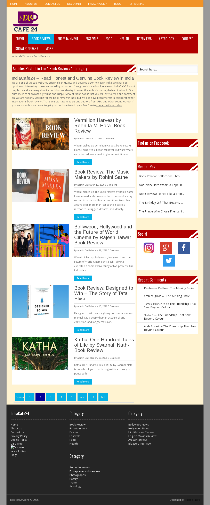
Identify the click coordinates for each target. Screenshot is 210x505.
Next (82, 397)
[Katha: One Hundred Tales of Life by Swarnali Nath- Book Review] (40, 353)
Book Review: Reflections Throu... (161, 174)
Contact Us (52, 4)
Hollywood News (138, 428)
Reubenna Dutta (155, 288)
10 (92, 397)
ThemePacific (192, 500)
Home (13, 4)
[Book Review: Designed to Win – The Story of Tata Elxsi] (40, 301)
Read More (83, 162)
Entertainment (68, 38)
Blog (117, 4)
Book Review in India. (100, 82)
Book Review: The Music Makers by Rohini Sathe (101, 174)
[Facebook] (184, 252)
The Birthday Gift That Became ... (161, 201)
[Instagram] (149, 252)
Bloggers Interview (139, 443)
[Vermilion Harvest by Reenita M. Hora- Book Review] (40, 134)
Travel (19, 38)
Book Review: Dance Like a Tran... (161, 192)
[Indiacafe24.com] (26, 21)
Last (103, 397)
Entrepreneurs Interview (85, 471)
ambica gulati (153, 296)
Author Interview (80, 467)
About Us (31, 4)
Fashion (74, 432)
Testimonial (136, 4)
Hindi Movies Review (141, 432)
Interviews (144, 38)
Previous (20, 397)
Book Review (78, 424)
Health (124, 38)
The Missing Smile (182, 288)
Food (109, 38)
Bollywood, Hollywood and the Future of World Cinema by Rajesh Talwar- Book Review (103, 234)
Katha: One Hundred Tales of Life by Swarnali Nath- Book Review (104, 345)
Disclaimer (74, 4)
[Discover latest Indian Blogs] (38, 451)
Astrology (166, 38)
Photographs (78, 475)
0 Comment (108, 138)
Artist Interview (137, 439)
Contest (187, 38)
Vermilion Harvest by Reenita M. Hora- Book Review (99, 125)
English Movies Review (142, 436)
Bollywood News (138, 424)
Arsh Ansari (151, 326)
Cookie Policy (19, 439)
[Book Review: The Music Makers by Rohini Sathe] (40, 185)
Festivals (92, 38)
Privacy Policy (97, 4)
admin (80, 138)
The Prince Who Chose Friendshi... (161, 209)
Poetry (74, 479)
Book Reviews (41, 38)
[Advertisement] (123, 20)
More (49, 48)
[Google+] (166, 252)
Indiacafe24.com (21, 56)
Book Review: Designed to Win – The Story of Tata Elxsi (103, 293)
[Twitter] (169, 265)
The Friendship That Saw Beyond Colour (170, 305)
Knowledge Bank (26, 48)
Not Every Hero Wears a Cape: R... (161, 183)
